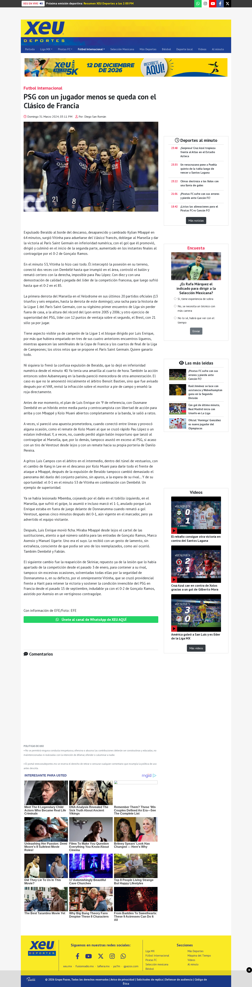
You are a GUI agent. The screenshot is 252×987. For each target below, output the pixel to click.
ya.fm (116, 966)
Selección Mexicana (122, 49)
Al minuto (218, 49)
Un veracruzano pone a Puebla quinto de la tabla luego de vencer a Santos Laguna (198, 168)
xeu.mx (67, 966)
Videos (202, 49)
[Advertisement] (91, 703)
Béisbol (166, 49)
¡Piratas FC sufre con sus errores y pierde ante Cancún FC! (203, 375)
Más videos (196, 648)
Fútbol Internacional (90, 49)
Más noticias (196, 220)
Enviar (196, 331)
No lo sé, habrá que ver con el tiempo (196, 320)
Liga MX (45, 49)
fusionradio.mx (84, 966)
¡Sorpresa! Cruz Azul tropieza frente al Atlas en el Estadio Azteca (197, 152)
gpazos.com (131, 966)
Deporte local (184, 49)
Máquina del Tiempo (199, 955)
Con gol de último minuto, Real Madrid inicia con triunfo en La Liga (204, 409)
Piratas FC (64, 49)
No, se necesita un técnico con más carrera (196, 308)
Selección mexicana (157, 964)
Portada (30, 49)
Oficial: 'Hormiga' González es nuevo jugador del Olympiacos (204, 424)
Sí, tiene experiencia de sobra (195, 299)
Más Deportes (148, 49)
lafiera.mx (103, 966)
